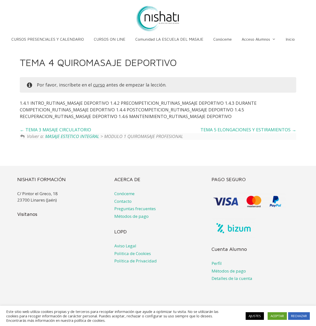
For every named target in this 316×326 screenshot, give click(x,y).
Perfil (217, 263)
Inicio (290, 39)
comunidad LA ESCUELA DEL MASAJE (169, 39)
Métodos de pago (131, 216)
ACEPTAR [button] (277, 316)
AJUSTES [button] (255, 316)
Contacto (123, 201)
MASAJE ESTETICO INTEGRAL (72, 136)
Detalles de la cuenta (232, 278)
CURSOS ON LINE (109, 39)
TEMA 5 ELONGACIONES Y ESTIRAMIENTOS (246, 130)
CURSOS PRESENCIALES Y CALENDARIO (47, 39)
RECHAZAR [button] (299, 316)
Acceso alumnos (256, 39)
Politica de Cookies (132, 253)
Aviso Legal (125, 246)
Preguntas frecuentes (135, 208)
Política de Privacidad (135, 261)
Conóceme (222, 39)
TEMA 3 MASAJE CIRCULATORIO (57, 130)
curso (99, 85)
